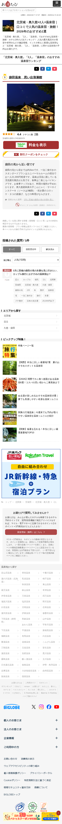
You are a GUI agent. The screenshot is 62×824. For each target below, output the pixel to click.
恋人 (17, 280)
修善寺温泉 (48, 613)
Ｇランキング (6, 686)
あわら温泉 (27, 624)
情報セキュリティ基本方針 (17, 787)
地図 (29, 138)
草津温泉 (47, 590)
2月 (28, 290)
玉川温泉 (47, 659)
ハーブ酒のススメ (30, 696)
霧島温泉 (5, 659)
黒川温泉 (47, 653)
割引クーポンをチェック (34, 154)
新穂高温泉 (48, 630)
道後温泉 (26, 642)
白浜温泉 (47, 636)
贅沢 (42, 290)
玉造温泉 (26, 647)
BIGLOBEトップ (12, 794)
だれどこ (18, 686)
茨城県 (18, 285)
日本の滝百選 (32, 301)
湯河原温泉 (6, 613)
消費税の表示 (27, 758)
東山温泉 (47, 584)
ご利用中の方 (11, 747)
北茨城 (7, 315)
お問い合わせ (10, 758)
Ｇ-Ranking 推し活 (31, 693)
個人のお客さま (13, 720)
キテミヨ (6, 690)
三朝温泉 (5, 647)
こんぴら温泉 (49, 642)
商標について (41, 787)
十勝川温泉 (48, 573)
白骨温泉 (5, 607)
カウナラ (52, 690)
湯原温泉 (5, 653)
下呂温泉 (5, 630)
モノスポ (31, 690)
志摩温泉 (5, 671)
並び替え (7, 260)
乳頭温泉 (26, 578)
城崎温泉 (5, 636)
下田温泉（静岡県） (8, 620)
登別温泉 (26, 573)
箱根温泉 (26, 665)
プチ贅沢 (19, 301)
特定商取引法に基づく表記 (37, 780)
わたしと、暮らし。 (50, 686)
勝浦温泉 (5, 642)
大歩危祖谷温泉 (29, 671)
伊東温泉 (26, 613)
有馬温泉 (26, 636)
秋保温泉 (26, 584)
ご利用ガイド (30, 683)
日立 (6, 321)
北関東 (53, 280)
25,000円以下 (48, 301)
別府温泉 (26, 653)
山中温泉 (47, 619)
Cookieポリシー (12, 780)
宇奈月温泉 (48, 624)
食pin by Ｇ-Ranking (49, 693)
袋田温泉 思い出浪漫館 (25, 77)
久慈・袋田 (47, 285)
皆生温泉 (47, 647)
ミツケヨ (6, 693)
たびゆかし (16, 693)
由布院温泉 (48, 671)
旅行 (39, 296)
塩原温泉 (26, 601)
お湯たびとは (16, 683)
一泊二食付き (27, 296)
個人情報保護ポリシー (15, 773)
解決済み (50, 249)
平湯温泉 (26, 630)
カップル (27, 280)
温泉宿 (51, 290)
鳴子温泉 (47, 578)
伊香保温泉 (6, 596)
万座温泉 (26, 596)
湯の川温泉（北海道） (9, 580)
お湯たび (35, 686)
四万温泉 (47, 596)
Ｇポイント (43, 683)
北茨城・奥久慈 (31, 285)
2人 (44, 280)
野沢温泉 (47, 601)
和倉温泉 (26, 619)
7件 (36, 134)
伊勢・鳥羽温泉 (50, 665)
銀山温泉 (26, 590)
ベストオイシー (19, 690)
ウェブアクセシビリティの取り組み (21, 765)
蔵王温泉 (5, 590)
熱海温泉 (5, 676)
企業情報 (9, 738)
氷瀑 (46, 296)
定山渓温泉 (6, 573)
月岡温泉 (26, 607)
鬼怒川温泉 (6, 601)
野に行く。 (42, 690)
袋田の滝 (19, 290)
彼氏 (37, 280)
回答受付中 (31, 249)
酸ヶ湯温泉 (27, 659)
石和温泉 (47, 607)
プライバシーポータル (41, 773)
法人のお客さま (13, 729)
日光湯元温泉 (7, 665)
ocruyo (27, 686)
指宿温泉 (26, 676)
